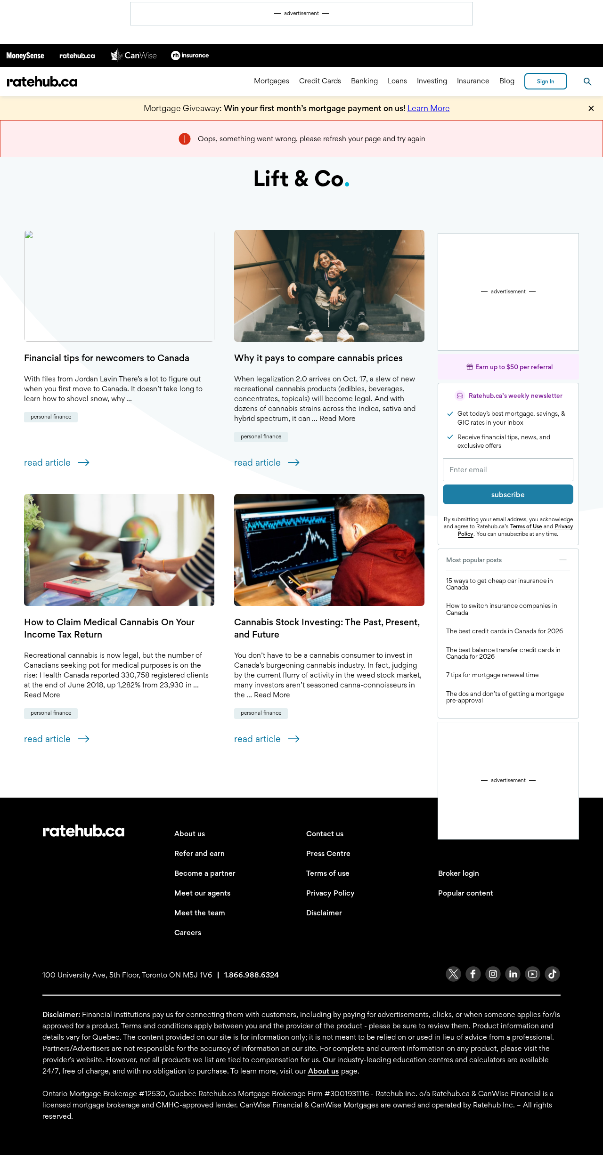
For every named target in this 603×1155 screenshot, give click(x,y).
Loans (397, 81)
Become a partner (205, 873)
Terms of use (328, 873)
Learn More (428, 108)
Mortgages (271, 81)
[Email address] (508, 469)
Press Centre (328, 853)
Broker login (458, 873)
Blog (506, 81)
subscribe (508, 494)
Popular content (465, 892)
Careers (187, 932)
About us (189, 833)
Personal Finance (51, 416)
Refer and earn (199, 853)
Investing (432, 81)
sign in (545, 81)
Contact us (324, 833)
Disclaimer (324, 912)
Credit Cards (320, 81)
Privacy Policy (330, 892)
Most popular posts (474, 560)
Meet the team (199, 912)
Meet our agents (202, 892)
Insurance (473, 81)
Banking (364, 81)
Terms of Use (526, 526)
